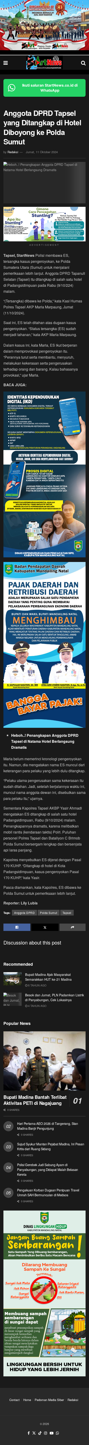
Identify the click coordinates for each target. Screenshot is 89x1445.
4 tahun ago (36, 1006)
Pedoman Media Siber (49, 1400)
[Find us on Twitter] (34, 1433)
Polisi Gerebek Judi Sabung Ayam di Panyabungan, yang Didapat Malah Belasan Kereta (47, 1169)
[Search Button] (83, 62)
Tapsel (67, 913)
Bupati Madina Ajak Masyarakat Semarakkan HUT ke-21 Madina (48, 977)
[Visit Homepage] (44, 62)
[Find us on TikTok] (40, 1433)
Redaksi (13, 152)
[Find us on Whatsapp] (57, 1433)
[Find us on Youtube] (51, 1433)
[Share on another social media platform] (73, 927)
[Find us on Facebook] (29, 1433)
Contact (14, 1400)
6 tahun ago (36, 985)
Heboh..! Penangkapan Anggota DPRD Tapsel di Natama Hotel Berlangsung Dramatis (45, 741)
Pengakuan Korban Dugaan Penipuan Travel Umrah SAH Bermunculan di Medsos (48, 1192)
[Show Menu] (5, 62)
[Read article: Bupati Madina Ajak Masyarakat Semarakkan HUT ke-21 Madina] (12, 978)
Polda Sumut (48, 913)
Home (27, 1400)
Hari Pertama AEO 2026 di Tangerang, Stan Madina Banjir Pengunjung (47, 1126)
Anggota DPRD (24, 913)
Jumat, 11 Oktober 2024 (42, 152)
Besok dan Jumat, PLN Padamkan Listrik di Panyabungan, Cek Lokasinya (54, 997)
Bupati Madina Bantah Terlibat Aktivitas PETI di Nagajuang (34, 1100)
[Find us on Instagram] (45, 1433)
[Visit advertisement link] (44, 25)
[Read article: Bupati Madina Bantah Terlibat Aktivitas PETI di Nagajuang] (44, 1061)
